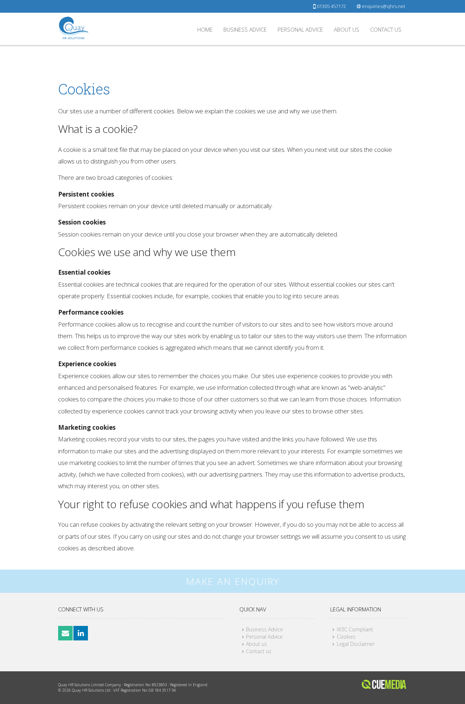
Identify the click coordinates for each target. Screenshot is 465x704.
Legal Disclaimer (356, 643)
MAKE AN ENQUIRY (232, 581)
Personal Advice (300, 29)
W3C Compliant (355, 629)
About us (346, 29)
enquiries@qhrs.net (383, 6)
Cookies (346, 636)
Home (205, 29)
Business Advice (245, 29)
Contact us (385, 29)
